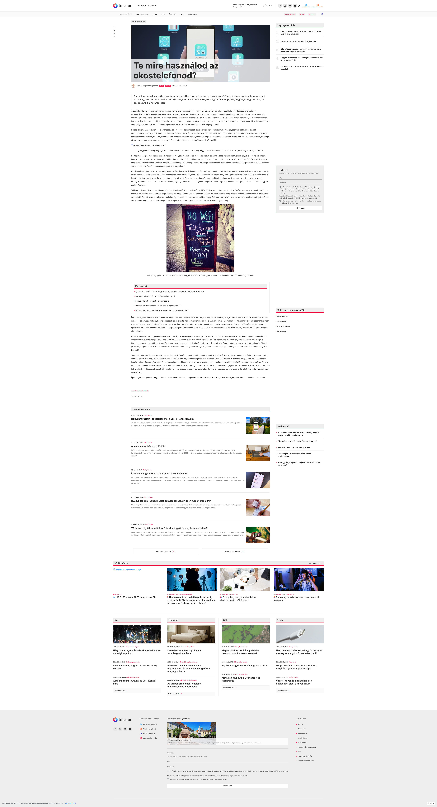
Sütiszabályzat (70, 803)
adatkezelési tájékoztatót (209, 779)
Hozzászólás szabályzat (307, 747)
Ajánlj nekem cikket (232, 551)
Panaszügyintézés (305, 756)
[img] (122, 5)
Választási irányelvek (306, 761)
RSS (299, 752)
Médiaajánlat (302, 738)
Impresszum (302, 733)
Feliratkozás (300, 208)
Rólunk (300, 724)
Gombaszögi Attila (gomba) (147, 86)
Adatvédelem (303, 742)
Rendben (431, 803)
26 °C (270, 5)
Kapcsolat (301, 729)
